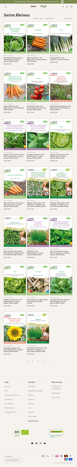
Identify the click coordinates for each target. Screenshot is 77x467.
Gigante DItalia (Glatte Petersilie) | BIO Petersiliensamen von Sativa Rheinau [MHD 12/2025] (14, 156)
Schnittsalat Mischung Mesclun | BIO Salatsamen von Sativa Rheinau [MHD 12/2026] (13, 59)
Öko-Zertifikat (9, 403)
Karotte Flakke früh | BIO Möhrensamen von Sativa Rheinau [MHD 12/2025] (14, 107)
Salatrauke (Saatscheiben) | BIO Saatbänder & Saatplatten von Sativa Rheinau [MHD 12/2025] (59, 204)
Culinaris (31, 399)
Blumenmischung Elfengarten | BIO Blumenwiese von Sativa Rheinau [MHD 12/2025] (60, 107)
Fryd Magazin (56, 393)
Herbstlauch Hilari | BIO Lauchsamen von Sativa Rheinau (59, 58)
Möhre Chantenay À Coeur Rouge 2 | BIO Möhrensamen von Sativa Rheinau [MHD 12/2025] (14, 204)
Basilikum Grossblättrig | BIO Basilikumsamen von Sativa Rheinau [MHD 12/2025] (35, 156)
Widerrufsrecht (9, 408)
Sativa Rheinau (33, 421)
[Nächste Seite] (48, 361)
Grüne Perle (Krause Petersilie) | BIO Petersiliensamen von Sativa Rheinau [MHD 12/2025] (59, 253)
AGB (6, 391)
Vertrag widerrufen (11, 412)
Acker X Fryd (56, 397)
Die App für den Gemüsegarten (56, 388)
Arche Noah (31, 386)
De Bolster (31, 403)
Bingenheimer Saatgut (35, 391)
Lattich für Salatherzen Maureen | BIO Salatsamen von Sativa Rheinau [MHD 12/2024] (60, 301)
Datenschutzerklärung (12, 395)
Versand (7, 386)
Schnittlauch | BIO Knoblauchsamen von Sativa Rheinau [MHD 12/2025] (35, 253)
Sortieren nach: (38, 18)
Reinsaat (31, 412)
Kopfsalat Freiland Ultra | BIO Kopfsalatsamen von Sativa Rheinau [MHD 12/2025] (13, 301)
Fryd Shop (60, 462)
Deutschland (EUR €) (12, 460)
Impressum (8, 399)
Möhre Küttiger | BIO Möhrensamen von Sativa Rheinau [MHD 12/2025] (37, 301)
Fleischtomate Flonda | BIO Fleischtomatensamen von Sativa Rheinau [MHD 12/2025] (36, 107)
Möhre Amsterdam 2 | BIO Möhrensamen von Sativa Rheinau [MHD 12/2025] (37, 59)
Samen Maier (32, 416)
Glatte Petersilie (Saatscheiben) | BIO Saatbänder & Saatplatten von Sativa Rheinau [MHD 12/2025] (14, 253)
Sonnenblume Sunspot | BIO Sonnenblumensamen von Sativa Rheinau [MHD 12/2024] (13, 349)
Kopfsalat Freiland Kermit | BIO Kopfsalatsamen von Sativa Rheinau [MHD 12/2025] (59, 156)
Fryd (29, 408)
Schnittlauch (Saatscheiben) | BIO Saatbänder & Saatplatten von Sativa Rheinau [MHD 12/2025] (37, 349)
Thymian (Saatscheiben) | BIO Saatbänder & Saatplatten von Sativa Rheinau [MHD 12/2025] (36, 204)
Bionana (31, 395)
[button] (6, 7)
